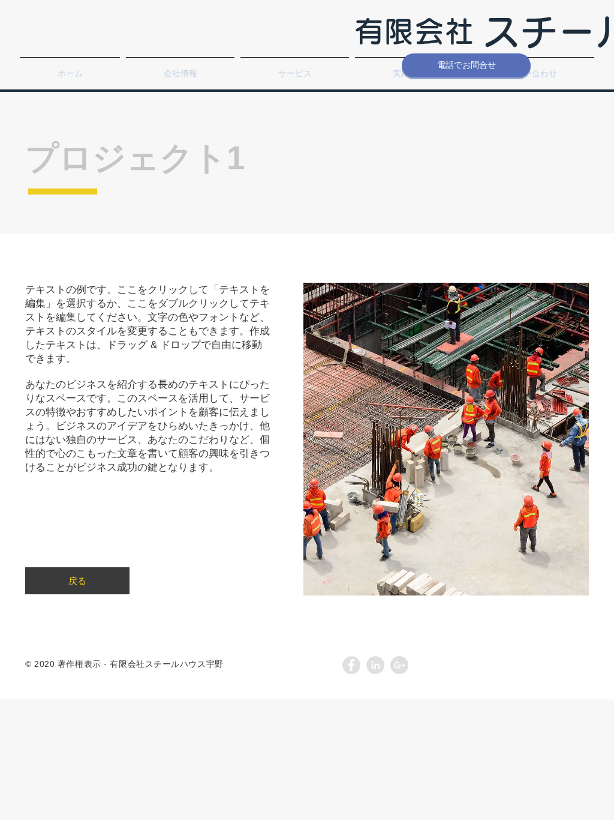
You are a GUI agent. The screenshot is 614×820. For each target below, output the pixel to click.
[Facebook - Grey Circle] (351, 665)
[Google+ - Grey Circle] (399, 665)
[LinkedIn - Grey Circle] (375, 665)
